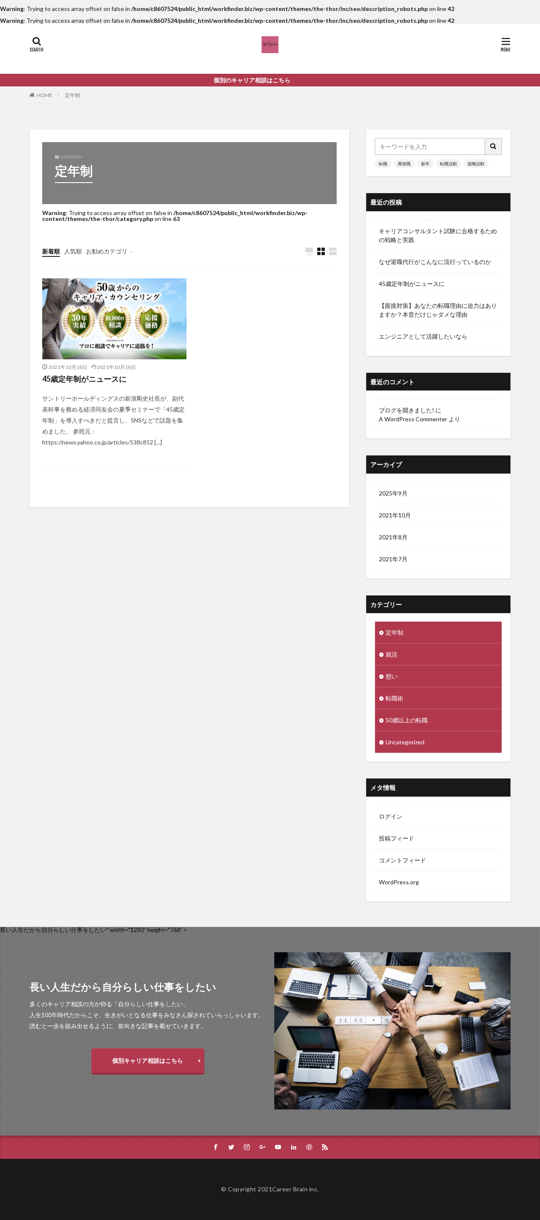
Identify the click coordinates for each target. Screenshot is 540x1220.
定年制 (72, 95)
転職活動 (448, 163)
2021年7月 (393, 559)
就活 (391, 654)
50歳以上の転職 (407, 720)
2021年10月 (395, 515)
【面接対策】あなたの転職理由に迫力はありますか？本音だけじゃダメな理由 (438, 310)
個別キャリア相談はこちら (147, 1060)
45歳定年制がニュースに (84, 378)
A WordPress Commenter (413, 419)
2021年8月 (393, 537)
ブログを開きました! (406, 410)
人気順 (73, 251)
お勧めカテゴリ (106, 251)
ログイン (390, 816)
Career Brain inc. (295, 1189)
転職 (383, 163)
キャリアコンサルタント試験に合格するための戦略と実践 (438, 235)
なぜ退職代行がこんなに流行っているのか (435, 261)
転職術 (394, 698)
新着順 (51, 251)
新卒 (425, 163)
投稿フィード (396, 838)
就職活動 (475, 163)
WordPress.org (399, 882)
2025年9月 (393, 493)
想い (391, 676)
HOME (44, 95)
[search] (493, 146)
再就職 (404, 163)
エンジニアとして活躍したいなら (423, 336)
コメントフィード (402, 860)
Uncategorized (405, 742)
